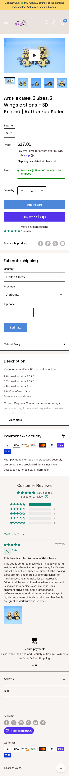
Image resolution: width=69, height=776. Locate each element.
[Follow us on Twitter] (13, 722)
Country (9, 268)
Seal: (8, 125)
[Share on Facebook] (40, 243)
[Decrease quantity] (22, 191)
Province (9, 286)
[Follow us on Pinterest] (28, 722)
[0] (62, 22)
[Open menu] (6, 22)
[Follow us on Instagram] (21, 722)
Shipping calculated (29, 161)
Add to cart (34, 204)
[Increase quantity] (42, 191)
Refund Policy (12, 344)
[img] (12, 544)
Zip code (9, 304)
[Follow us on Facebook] (6, 722)
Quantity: (9, 190)
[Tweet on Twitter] (55, 243)
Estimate (15, 327)
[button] (12, 231)
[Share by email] (62, 243)
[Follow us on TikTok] (43, 722)
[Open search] (47, 22)
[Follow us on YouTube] (35, 722)
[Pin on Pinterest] (48, 243)
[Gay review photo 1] (13, 615)
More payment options (34, 226)
